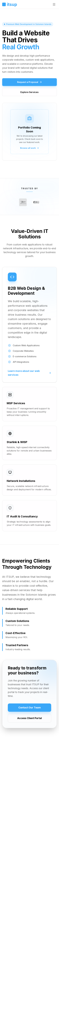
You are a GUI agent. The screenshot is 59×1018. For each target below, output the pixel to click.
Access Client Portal (29, 718)
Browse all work (28, 148)
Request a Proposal (27, 82)
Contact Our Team (29, 707)
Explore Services (29, 92)
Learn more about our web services (24, 372)
